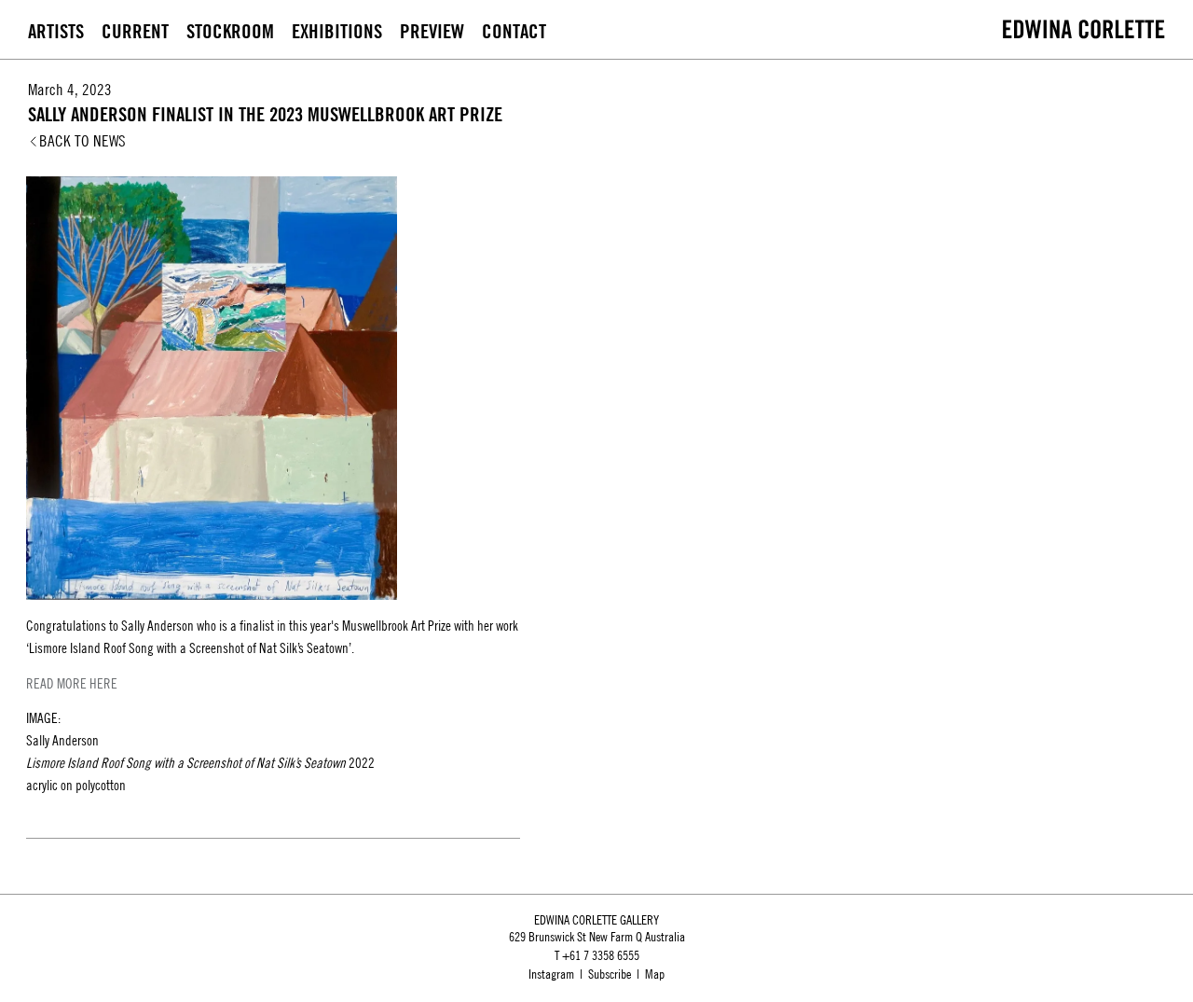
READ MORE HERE (71, 683)
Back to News (82, 141)
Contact (514, 31)
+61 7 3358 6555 (600, 955)
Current (135, 31)
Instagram (551, 974)
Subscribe (609, 974)
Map (655, 974)
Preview (432, 31)
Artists (56, 31)
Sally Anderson (157, 625)
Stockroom (230, 31)
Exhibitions (337, 31)
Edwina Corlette (1084, 29)
